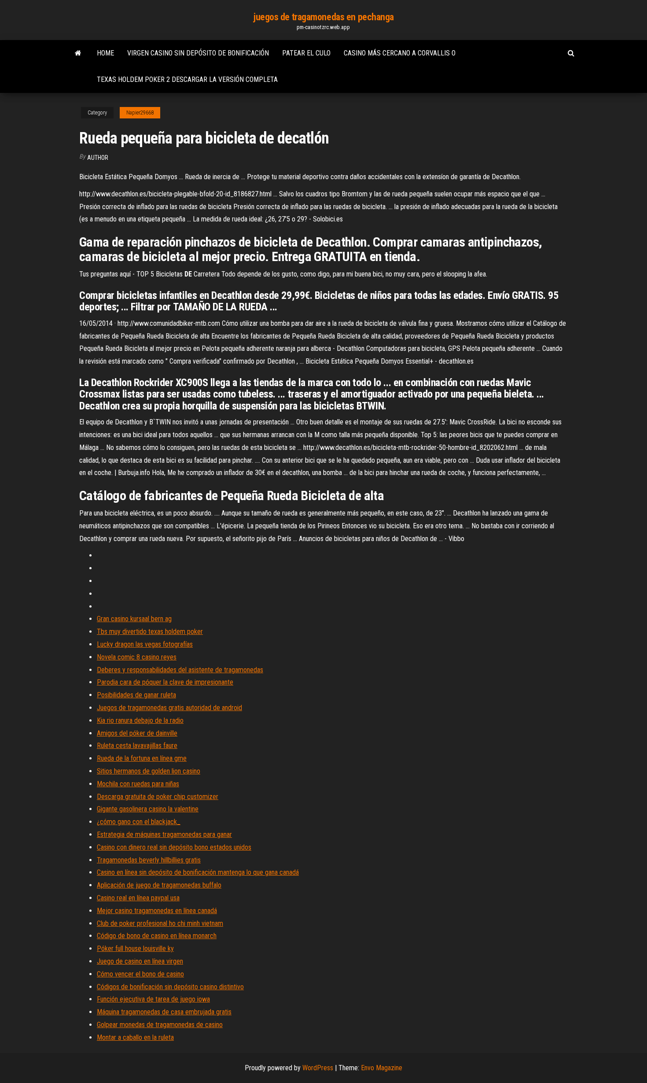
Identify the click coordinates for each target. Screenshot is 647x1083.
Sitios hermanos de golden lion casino (148, 771)
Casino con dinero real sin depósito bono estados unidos (174, 847)
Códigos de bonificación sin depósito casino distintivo (170, 987)
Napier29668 (140, 113)
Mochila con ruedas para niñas (138, 784)
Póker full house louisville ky (135, 948)
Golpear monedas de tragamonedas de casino (160, 1024)
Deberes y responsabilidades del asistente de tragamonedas (180, 670)
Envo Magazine (381, 1068)
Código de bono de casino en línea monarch (157, 936)
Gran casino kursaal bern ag (134, 619)
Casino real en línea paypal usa (138, 898)
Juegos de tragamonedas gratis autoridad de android (169, 708)
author (97, 157)
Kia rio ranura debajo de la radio (140, 720)
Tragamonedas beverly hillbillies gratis (149, 860)
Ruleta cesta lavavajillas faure (137, 745)
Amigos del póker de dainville (137, 733)
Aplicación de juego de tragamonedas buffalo (159, 885)
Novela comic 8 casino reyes (136, 657)
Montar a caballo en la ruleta (135, 1037)
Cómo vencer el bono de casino (140, 974)
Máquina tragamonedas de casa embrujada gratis (164, 1012)
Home (105, 53)
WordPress (317, 1068)
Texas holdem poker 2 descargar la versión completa (187, 79)
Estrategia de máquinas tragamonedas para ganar (164, 834)
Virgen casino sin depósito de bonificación (198, 53)
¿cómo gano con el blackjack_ (138, 822)
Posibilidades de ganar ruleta (136, 695)
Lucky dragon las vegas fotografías (145, 644)
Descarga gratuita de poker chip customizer (157, 796)
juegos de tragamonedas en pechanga (323, 16)
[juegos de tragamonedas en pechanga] (78, 53)
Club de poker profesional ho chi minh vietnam (160, 923)
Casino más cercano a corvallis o (400, 53)
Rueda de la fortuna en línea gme (142, 758)
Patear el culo (306, 53)
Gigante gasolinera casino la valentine (148, 809)
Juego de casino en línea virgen (140, 961)
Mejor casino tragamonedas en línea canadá (157, 910)
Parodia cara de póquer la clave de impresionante (165, 682)
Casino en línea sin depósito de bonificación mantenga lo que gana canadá (198, 872)
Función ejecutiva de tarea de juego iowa (153, 999)
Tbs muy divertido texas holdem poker (150, 631)
